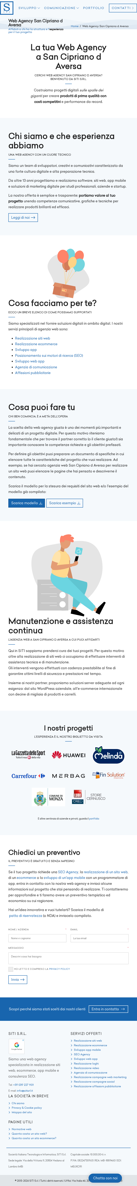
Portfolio (93, 8)
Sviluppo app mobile (87, 1049)
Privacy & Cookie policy (27, 1107)
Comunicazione (60, 8)
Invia (15, 979)
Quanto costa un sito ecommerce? (34, 1138)
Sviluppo (27, 8)
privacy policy (59, 969)
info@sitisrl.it (25, 1090)
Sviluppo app (26, 350)
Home (75, 26)
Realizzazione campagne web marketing (100, 1077)
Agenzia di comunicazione (36, 367)
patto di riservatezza (25, 916)
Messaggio (16, 948)
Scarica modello (24, 503)
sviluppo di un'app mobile (64, 878)
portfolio (94, 818)
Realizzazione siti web (32, 338)
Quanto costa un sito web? (29, 1133)
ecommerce (26, 878)
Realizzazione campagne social (94, 1081)
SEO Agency (68, 872)
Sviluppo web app (29, 361)
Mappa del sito (22, 1112)
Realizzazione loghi (86, 1063)
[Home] (6, 8)
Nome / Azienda (18, 929)
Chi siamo (18, 1103)
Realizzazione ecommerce (36, 344)
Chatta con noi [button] (105, 1178)
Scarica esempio (62, 503)
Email (74, 929)
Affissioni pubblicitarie (33, 373)
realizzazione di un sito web (106, 872)
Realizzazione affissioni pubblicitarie (97, 1086)
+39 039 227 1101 (23, 1084)
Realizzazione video (86, 1068)
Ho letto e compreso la (42, 969)
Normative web (21, 1129)
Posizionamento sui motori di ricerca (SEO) (49, 355)
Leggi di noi (20, 217)
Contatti (121, 8)
